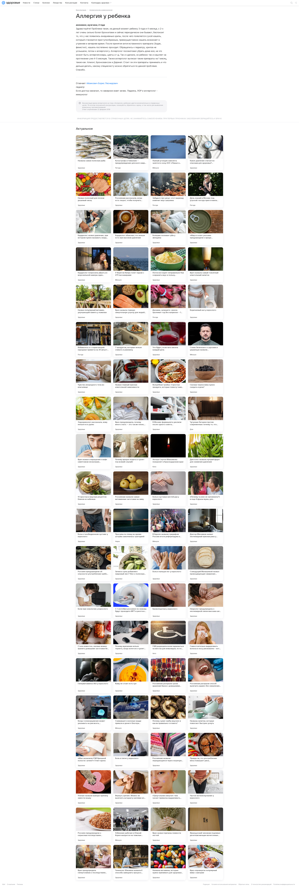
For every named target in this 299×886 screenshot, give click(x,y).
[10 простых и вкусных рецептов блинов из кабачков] (93, 488)
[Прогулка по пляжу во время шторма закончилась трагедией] (130, 526)
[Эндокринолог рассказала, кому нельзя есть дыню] (93, 414)
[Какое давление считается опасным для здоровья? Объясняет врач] (205, 152)
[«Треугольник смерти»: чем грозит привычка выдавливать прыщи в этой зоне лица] (168, 787)
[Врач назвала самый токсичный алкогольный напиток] (205, 264)
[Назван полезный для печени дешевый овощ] (93, 190)
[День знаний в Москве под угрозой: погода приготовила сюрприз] (205, 190)
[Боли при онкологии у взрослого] (93, 600)
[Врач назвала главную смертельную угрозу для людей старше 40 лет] (130, 302)
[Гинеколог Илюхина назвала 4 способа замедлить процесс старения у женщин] (130, 862)
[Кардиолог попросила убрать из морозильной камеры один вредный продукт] (93, 264)
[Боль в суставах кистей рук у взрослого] (168, 488)
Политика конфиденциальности (284, 884)
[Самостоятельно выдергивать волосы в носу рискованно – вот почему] (205, 638)
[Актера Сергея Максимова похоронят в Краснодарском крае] (168, 451)
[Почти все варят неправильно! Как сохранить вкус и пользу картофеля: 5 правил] (168, 264)
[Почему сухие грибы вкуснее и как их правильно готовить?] (168, 713)
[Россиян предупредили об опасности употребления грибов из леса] (93, 563)
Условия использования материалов (224, 884)
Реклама (20, 884)
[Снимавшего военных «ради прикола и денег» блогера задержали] (130, 713)
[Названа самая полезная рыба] (93, 152)
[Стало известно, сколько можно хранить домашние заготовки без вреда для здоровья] (93, 638)
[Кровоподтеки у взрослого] (168, 600)
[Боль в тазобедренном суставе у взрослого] (93, 526)
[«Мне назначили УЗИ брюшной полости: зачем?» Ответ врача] (93, 750)
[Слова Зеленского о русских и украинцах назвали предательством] (205, 339)
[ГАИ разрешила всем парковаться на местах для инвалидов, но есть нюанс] (168, 638)
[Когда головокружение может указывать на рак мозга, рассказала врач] (93, 713)
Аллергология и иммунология (100, 10)
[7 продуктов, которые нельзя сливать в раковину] (130, 339)
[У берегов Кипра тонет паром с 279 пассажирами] (130, 264)
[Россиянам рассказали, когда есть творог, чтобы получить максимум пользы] (130, 190)
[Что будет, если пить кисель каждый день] (168, 339)
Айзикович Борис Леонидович (102, 83)
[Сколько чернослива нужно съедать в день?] (205, 376)
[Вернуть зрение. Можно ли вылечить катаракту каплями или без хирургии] (130, 787)
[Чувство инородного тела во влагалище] (93, 376)
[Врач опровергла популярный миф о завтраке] (205, 862)
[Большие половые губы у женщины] (168, 227)
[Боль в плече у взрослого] (130, 750)
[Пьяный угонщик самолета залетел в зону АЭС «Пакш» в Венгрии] (168, 152)
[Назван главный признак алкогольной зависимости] (130, 376)
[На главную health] (12, 3)
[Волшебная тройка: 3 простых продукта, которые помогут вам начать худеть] (168, 376)
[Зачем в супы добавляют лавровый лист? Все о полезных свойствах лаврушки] (130, 563)
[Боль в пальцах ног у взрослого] (168, 563)
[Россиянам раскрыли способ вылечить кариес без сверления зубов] (205, 675)
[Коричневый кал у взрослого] (205, 302)
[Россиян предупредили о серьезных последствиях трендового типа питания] (93, 825)
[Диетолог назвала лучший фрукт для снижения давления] (205, 451)
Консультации (81, 10)
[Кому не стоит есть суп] (130, 675)
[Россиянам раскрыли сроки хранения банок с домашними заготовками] (168, 675)
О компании (11, 884)
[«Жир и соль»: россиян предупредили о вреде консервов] (205, 227)
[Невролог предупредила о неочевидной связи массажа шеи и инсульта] (205, 600)
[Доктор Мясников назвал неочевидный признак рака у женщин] (205, 526)
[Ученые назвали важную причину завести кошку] (93, 787)
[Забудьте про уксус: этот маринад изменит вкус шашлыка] (168, 190)
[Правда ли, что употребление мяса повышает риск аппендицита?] (205, 750)
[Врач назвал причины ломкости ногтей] (168, 825)
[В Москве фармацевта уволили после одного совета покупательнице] (168, 414)
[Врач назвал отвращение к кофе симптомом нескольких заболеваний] (93, 451)
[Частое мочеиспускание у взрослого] (205, 787)
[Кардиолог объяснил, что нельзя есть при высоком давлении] (130, 227)
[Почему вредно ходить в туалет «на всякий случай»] (130, 451)
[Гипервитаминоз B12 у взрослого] (93, 675)
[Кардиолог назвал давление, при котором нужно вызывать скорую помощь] (93, 227)
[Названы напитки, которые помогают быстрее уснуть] (205, 713)
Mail (3, 884)
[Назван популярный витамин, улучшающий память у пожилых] (93, 302)
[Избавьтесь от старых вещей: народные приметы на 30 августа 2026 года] (93, 339)
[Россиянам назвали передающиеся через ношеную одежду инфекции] (168, 750)
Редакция (206, 884)
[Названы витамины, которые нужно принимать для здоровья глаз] (168, 862)
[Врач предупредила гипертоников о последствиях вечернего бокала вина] (93, 862)
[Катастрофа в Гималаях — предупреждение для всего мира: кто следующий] (130, 152)
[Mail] (3, 3)
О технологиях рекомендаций (261, 884)
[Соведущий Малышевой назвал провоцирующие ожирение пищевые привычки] (205, 563)
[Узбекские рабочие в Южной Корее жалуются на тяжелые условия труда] (130, 825)
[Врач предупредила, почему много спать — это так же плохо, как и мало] (130, 414)
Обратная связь (243, 884)
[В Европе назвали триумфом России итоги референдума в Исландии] (168, 526)
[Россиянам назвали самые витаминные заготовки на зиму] (130, 488)
